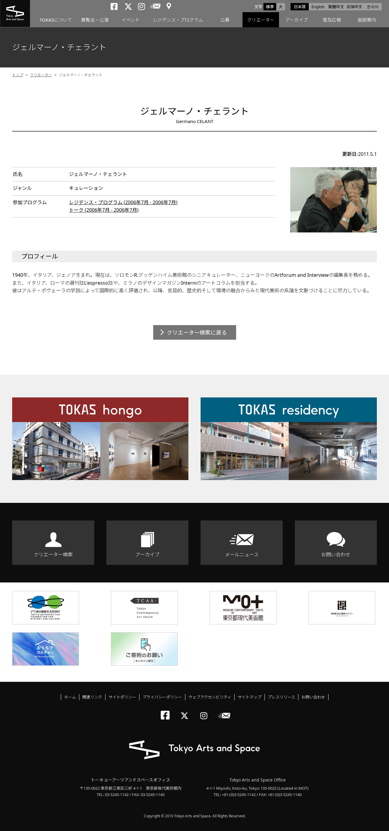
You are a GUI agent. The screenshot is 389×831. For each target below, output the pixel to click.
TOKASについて (56, 20)
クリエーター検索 (53, 554)
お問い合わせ (335, 554)
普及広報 (332, 20)
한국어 (373, 6)
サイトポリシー (122, 697)
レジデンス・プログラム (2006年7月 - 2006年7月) (123, 202)
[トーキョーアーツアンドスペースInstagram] (205, 710)
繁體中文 (336, 6)
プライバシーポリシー (162, 697)
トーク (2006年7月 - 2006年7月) (104, 210)
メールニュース (242, 554)
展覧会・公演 (94, 20)
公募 (224, 20)
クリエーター (260, 20)
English (318, 6)
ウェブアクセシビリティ (209, 697)
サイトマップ (249, 697)
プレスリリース (281, 697)
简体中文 (354, 6)
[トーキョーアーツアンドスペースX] (186, 710)
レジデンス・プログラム (178, 20)
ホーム (70, 697)
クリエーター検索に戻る (197, 332)
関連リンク (92, 697)
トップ (17, 74)
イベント (131, 20)
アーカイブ (296, 20)
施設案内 (367, 20)
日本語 (300, 6)
